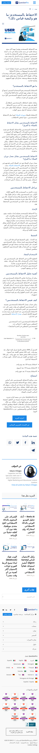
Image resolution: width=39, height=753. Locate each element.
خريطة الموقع (33, 742)
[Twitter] (17, 442)
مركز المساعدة (29, 614)
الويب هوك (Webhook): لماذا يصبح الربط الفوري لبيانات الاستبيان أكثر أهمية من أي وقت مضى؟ (9, 566)
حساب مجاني (6, 2)
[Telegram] (33, 450)
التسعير (34, 635)
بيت (36, 9)
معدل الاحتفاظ (16, 314)
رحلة (34, 622)
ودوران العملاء (20, 115)
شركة (34, 649)
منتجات (34, 626)
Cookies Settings (32, 745)
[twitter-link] (10, 610)
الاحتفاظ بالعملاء (14, 165)
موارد (34, 631)
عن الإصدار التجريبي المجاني (19, 425)
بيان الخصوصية (25, 742)
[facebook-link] (14, 610)
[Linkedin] (33, 442)
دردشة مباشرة (18, 614)
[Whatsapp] (9, 442)
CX (30, 9)
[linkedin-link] (6, 610)
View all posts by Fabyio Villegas (24, 485)
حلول (34, 644)
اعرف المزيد (19, 418)
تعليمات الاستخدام (14, 742)
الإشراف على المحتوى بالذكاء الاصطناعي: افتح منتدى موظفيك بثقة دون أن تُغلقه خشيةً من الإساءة (9, 526)
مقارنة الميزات (31, 640)
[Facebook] (25, 442)
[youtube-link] (3, 610)
